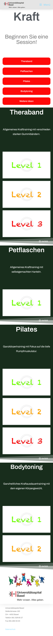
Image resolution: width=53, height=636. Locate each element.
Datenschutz (10, 629)
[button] (26, 165)
